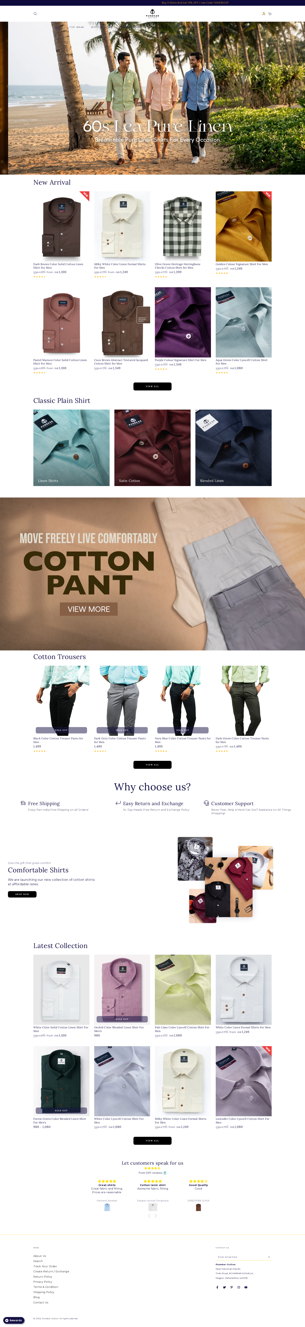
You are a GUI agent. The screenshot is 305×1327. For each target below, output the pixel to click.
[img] (152, 1168)
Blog (36, 1297)
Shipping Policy (43, 1292)
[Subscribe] (270, 1256)
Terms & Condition (45, 1286)
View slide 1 (148, 168)
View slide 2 (157, 168)
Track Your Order (45, 1266)
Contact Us (40, 1302)
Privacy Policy (42, 1281)
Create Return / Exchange (51, 1271)
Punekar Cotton (50, 1318)
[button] (35, 13)
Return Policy (42, 1276)
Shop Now (22, 894)
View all (152, 386)
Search (38, 1261)
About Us (39, 1256)
